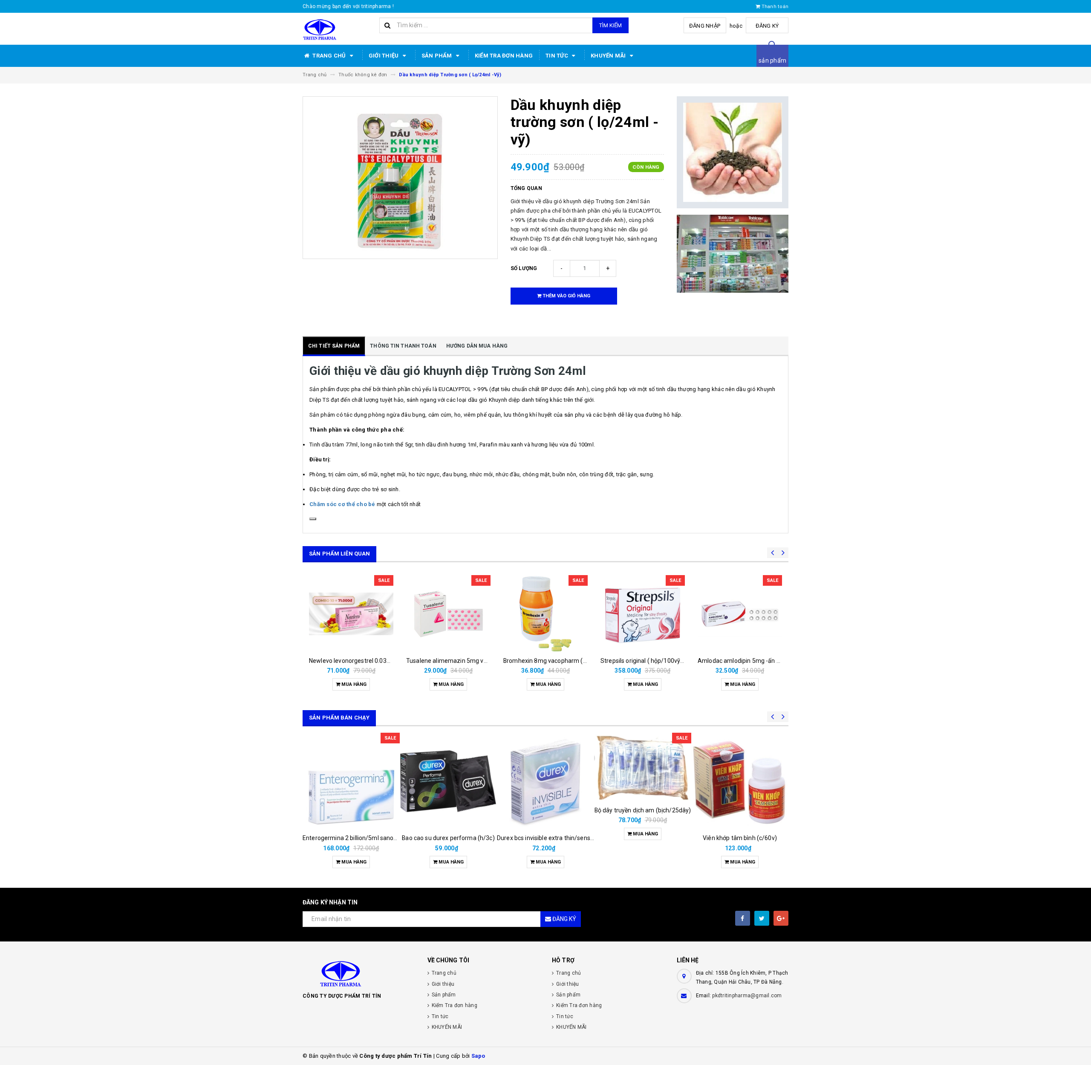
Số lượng (524, 268)
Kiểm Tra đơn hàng (504, 55)
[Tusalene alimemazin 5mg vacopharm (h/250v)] (448, 614)
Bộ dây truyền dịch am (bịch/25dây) (643, 810)
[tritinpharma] (359, 973)
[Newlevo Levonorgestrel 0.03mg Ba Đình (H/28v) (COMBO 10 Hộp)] (351, 614)
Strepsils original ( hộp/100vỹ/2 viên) (650, 660)
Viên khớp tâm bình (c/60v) (740, 838)
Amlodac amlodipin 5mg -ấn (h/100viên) (753, 660)
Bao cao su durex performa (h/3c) (448, 838)
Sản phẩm (437, 55)
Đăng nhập (704, 26)
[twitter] (761, 918)
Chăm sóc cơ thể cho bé (342, 504)
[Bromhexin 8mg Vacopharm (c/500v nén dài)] (545, 614)
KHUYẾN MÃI (609, 55)
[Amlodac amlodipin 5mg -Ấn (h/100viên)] (740, 614)
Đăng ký (767, 26)
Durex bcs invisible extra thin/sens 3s (547, 838)
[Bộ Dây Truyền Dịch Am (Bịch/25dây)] (642, 767)
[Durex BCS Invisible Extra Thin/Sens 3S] (545, 781)
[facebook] (742, 918)
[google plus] (781, 918)
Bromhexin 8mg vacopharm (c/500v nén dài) (564, 660)
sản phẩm (772, 60)
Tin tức (557, 55)
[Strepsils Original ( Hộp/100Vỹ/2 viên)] (642, 614)
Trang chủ (329, 55)
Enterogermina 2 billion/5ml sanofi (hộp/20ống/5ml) (375, 838)
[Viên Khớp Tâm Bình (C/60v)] (739, 781)
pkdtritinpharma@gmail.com (747, 996)
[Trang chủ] (338, 28)
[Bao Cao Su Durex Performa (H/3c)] (448, 781)
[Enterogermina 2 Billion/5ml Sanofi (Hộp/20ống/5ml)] (351, 781)
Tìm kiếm (610, 25)
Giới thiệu (384, 55)
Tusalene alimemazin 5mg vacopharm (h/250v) (471, 660)
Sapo (478, 1056)
